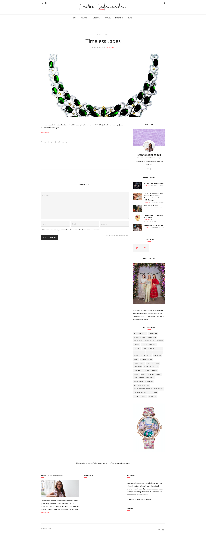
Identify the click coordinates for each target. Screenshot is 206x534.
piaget (141, 378)
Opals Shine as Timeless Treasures (153, 216)
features (147, 185)
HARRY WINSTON (146, 359)
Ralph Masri (138, 381)
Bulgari (160, 341)
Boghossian (151, 337)
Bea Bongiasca (139, 337)
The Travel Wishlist (151, 206)
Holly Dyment (139, 363)
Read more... (45, 132)
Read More (45, 512)
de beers (159, 348)
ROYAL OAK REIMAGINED (154, 183)
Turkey (143, 396)
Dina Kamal (158, 352)
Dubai (136, 356)
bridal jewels (150, 341)
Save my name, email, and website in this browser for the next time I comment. (71, 230)
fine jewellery (145, 356)
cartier (137, 344)
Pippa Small (150, 378)
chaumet (152, 344)
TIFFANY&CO (153, 392)
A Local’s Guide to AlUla (153, 225)
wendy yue (152, 396)
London (154, 370)
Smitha (102, 47)
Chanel (144, 344)
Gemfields (157, 356)
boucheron (138, 341)
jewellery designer (151, 367)
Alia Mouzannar (140, 333)
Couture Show (148, 348)
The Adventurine (140, 392)
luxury (136, 374)
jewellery (110, 47)
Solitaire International (143, 389)
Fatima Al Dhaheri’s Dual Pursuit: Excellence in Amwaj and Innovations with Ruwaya (153, 197)
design (149, 352)
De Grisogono (139, 352)
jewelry (137, 370)
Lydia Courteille (147, 374)
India (148, 363)
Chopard (137, 348)
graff (136, 359)
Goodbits (49, 529)
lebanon (145, 370)
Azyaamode (152, 333)
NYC (135, 378)
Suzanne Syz (158, 389)
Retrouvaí (149, 381)
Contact (130, 508)
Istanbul (155, 363)
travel (146, 208)
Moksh (158, 374)
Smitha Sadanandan (103, 7)
